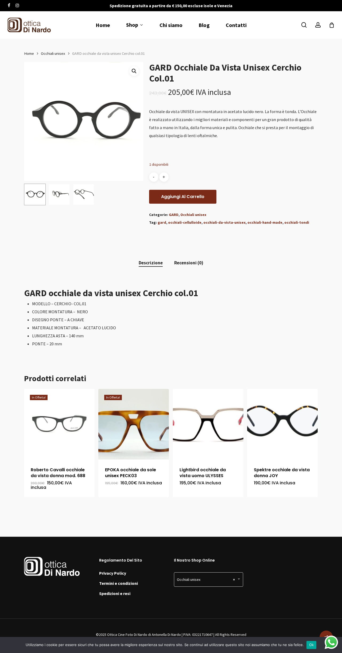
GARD (173, 214)
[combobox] (208, 579)
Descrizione (151, 263)
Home (29, 53)
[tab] (150, 263)
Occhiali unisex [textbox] (206, 579)
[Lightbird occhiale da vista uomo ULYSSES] (208, 424)
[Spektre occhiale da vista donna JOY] (282, 424)
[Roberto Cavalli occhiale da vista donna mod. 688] (59, 424)
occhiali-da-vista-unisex (224, 222)
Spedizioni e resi (114, 593)
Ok (311, 645)
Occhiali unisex (53, 53)
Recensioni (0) (188, 263)
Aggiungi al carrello (182, 197)
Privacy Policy (112, 573)
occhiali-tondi (296, 222)
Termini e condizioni (118, 583)
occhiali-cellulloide (184, 222)
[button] (134, 71)
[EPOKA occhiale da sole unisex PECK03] (133, 424)
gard (162, 222)
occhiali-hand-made (264, 222)
